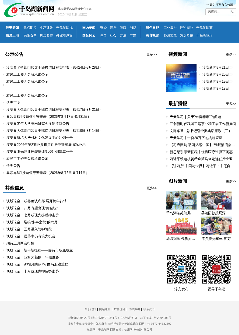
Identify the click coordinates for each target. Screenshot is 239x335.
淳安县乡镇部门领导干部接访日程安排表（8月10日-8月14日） (54, 131)
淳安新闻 (12, 27)
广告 (133, 35)
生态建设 (46, 27)
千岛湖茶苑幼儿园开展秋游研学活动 (181, 213)
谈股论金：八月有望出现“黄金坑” (32, 208)
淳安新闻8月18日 (215, 88)
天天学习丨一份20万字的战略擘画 (196, 138)
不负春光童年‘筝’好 (216, 239)
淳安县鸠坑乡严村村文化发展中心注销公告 (39, 138)
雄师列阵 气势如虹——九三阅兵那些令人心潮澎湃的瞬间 (181, 239)
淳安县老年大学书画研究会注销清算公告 (37, 123)
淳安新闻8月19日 (217, 81)
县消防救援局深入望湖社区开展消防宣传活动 (216, 213)
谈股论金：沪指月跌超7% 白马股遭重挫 (37, 264)
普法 (123, 35)
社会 (113, 35)
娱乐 (113, 27)
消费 (133, 27)
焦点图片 (30, 27)
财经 (103, 27)
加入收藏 (227, 4)
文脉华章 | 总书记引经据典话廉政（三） (201, 131)
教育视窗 (152, 35)
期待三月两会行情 (20, 243)
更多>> (152, 54)
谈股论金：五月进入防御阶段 (29, 229)
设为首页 (215, 4)
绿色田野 (152, 27)
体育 (103, 35)
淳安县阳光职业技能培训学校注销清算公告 (39, 152)
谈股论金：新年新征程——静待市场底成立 (39, 250)
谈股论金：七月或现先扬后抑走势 (32, 215)
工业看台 (170, 27)
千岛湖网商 (204, 27)
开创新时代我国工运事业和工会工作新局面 (203, 124)
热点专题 (186, 35)
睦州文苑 (170, 35)
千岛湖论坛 (204, 35)
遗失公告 (13, 166)
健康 (123, 27)
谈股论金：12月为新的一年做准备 (32, 257)
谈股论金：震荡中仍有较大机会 (30, 236)
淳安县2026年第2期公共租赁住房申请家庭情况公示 (46, 145)
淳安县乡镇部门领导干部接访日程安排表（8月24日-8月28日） (54, 67)
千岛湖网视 (64, 27)
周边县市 (46, 35)
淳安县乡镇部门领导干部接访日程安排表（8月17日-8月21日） (54, 109)
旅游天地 (12, 35)
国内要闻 (88, 27)
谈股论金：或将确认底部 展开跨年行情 (36, 201)
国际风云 (88, 35)
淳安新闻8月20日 (217, 74)
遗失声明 (13, 102)
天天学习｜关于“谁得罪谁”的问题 (195, 117)
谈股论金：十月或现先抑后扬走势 (32, 271)
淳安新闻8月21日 (217, 67)
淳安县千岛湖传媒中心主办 (74, 9)
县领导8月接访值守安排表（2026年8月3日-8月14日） (47, 173)
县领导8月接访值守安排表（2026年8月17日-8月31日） (48, 116)
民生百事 (30, 35)
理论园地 (186, 27)
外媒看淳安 (64, 35)
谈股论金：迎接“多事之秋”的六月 (32, 222)
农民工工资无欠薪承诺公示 (27, 74)
